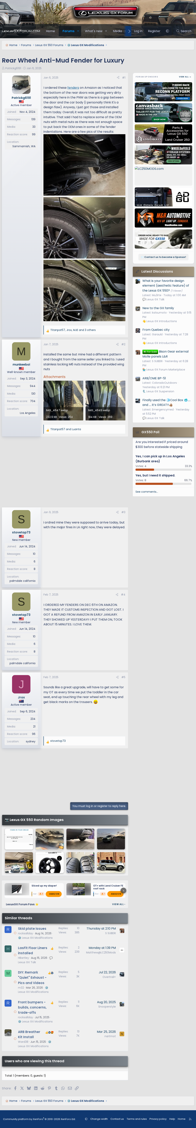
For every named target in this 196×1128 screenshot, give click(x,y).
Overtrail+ (109, 977)
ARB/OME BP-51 (154, 378)
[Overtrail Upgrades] (19, 862)
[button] (78, 31)
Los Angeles (27, 413)
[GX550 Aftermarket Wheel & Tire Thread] (49, 862)
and (65, 429)
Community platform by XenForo (39, 1119)
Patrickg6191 (13, 68)
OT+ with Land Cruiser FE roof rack (108, 887)
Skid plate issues (32, 928)
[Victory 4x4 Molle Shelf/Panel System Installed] (19, 839)
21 (34, 726)
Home (50, 31)
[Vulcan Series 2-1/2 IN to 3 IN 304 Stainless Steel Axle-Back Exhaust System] (49, 839)
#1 (123, 78)
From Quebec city (156, 330)
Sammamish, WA (23, 146)
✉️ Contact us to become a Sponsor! (163, 257)
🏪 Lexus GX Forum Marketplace (163, 369)
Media (117, 31)
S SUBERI (110, 933)
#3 (123, 512)
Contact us (117, 1119)
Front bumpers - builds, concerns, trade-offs (32, 1007)
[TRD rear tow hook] (80, 839)
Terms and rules (137, 1119)
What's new (93, 31)
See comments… (147, 492)
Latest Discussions (157, 271)
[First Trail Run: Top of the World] (111, 839)
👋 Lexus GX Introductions (159, 321)
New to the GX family (158, 308)
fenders (73, 87)
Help (172, 1119)
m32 (21, 988)
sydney (30, 741)
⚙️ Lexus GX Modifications (35, 938)
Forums (68, 31)
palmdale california (22, 581)
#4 (123, 595)
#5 (123, 677)
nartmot (110, 1036)
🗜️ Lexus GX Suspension (158, 391)
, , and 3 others (73, 330)
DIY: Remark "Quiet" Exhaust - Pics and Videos (32, 977)
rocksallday (25, 933)
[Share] (118, 77)
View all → (185, 76)
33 (33, 127)
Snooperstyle (107, 1007)
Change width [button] (99, 1119)
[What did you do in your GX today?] (111, 862)
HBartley (23, 958)
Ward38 (23, 1042)
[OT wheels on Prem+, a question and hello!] (80, 862)
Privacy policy (158, 1119)
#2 (123, 344)
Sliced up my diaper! (44, 885)
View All (118, 904)
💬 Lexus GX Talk (153, 299)
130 (33, 394)
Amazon (54, 893)
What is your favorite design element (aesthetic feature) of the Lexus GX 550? (165, 286)
